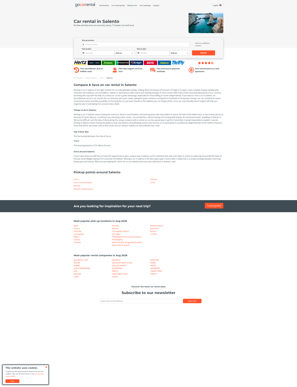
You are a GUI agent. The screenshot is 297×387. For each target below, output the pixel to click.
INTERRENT (155, 268)
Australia (77, 231)
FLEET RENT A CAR (120, 274)
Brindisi (77, 185)
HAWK (153, 263)
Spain (76, 225)
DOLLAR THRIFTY (119, 265)
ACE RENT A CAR (81, 260)
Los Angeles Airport (120, 231)
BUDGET (77, 274)
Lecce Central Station (83, 182)
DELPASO (116, 260)
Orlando (77, 242)
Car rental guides (118, 5)
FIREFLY (115, 271)
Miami (76, 237)
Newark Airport (157, 225)
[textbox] (136, 44)
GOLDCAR (154, 260)
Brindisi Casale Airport (83, 189)
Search (203, 53)
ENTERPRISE (117, 268)
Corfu (152, 182)
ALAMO (77, 265)
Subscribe (192, 301)
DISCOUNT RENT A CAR (122, 263)
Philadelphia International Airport (126, 237)
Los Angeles (79, 234)
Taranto (153, 179)
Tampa (77, 239)
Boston (153, 231)
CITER (76, 276)
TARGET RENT (156, 271)
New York (154, 228)
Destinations (104, 5)
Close (12, 381)
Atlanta (115, 228)
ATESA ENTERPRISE (82, 268)
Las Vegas (116, 234)
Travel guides (214, 205)
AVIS (75, 271)
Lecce (76, 179)
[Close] (46, 367)
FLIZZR (115, 276)
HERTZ (153, 265)
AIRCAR (77, 263)
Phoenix (115, 225)
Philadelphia (117, 239)
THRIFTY (153, 274)
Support (156, 5)
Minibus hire (132, 5)
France (77, 228)
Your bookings (145, 5)
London (153, 234)
